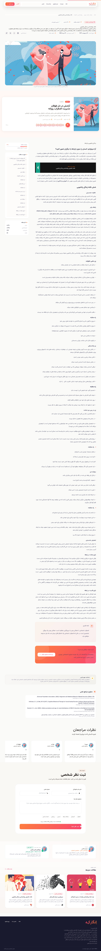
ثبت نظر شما (75, 826)
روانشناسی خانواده (78, 15)
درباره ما (61, 4)
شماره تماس (47, 789)
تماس (43, 4)
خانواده (60, 270)
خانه (66, 4)
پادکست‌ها (48, 4)
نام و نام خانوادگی (77, 789)
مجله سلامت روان (88, 15)
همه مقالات (9, 869)
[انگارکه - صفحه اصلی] (92, 4)
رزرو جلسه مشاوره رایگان (47, 654)
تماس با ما (14, 921)
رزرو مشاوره (7, 921)
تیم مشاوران (55, 4)
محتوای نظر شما (77, 799)
